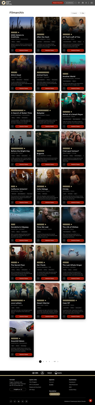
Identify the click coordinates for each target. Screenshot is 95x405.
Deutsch (51, 382)
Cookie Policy (72, 389)
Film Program (33, 382)
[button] (91, 2)
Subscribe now (54, 394)
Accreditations (69, 2)
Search (75, 13)
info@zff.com (17, 389)
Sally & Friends (81, 401)
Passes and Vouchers (35, 387)
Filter (83, 13)
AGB (70, 387)
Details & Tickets (24, 50)
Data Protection (73, 384)
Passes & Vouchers (57, 2)
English (51, 384)
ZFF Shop (32, 389)
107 (55, 361)
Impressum (72, 382)
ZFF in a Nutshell (34, 384)
